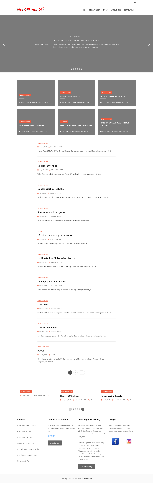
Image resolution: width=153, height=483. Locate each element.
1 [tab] (71, 69)
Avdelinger (116, 10)
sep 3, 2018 (59, 40)
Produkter (41, 347)
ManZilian (42, 304)
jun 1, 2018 (65, 132)
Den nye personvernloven (51, 281)
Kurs (105, 10)
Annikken (54, 355)
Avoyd (41, 350)
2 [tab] (73, 69)
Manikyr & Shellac (47, 327)
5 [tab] (79, 69)
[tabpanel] (76, 43)
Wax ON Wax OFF (73, 40)
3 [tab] (75, 69)
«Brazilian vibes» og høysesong (76, 125)
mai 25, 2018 (106, 132)
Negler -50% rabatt (70, 96)
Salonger (64, 122)
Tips (47, 347)
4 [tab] (77, 69)
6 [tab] (81, 69)
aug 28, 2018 (66, 103)
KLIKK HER (51, 436)
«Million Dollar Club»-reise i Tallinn (56, 258)
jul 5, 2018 (105, 103)
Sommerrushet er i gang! (31, 125)
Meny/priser (94, 10)
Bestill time (129, 10)
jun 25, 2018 (25, 132)
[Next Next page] (82, 372)
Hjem (84, 10)
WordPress (88, 479)
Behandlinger (42, 324)
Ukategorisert (76, 37)
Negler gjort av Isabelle (112, 96)
